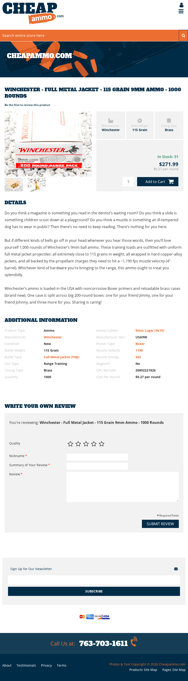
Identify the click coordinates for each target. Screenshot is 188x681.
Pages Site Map (174, 670)
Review (14, 474)
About (6, 665)
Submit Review (160, 523)
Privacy (46, 665)
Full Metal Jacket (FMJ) (61, 357)
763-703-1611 (103, 643)
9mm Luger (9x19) (149, 330)
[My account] (179, 5)
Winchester (53, 337)
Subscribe (94, 591)
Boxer (140, 344)
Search (183, 35)
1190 (139, 350)
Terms (61, 665)
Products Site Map (143, 670)
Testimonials (26, 665)
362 (138, 357)
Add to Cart (155, 181)
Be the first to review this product (27, 105)
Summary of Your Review (28, 465)
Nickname (17, 456)
